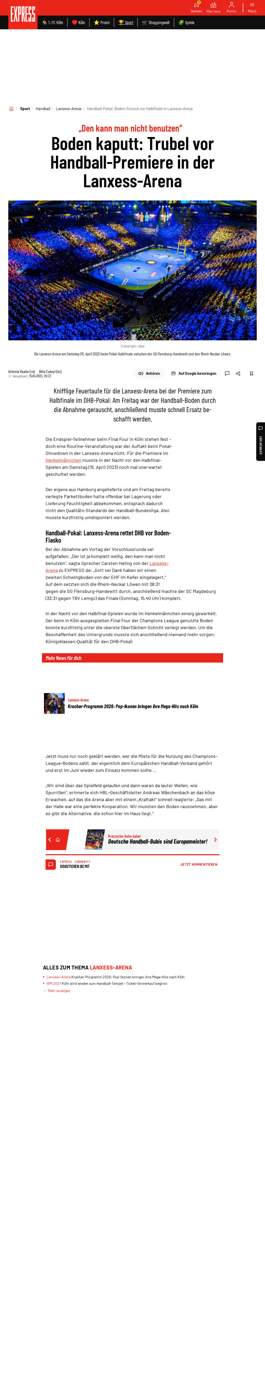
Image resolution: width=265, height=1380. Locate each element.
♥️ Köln (78, 22)
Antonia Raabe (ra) (21, 371)
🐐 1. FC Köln (52, 22)
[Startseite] (11, 108)
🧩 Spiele (186, 22)
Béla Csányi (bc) (50, 371)
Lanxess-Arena (68, 108)
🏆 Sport (125, 22)
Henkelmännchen (63, 460)
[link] (23, 14)
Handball (43, 108)
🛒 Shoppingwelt (156, 22)
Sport (25, 108)
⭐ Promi (102, 22)
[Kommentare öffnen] (227, 373)
